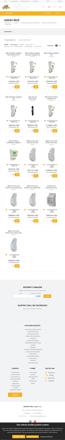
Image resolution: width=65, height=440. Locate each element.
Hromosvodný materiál (33, 333)
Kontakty (35, 1)
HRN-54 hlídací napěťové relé (51, 54)
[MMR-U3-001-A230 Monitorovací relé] (32, 154)
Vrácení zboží (15, 383)
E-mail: (20, 293)
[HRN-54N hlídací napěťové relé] (14, 111)
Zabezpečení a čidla (33, 362)
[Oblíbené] (55, 7)
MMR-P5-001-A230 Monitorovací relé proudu (32, 187)
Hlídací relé (8, 24)
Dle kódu (21, 44)
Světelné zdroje (33, 353)
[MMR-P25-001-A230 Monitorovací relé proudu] (14, 199)
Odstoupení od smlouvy (15, 394)
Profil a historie (33, 372)
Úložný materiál (33, 358)
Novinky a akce (33, 380)
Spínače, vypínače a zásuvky (33, 351)
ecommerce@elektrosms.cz (40, 416)
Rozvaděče (33, 347)
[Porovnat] (49, 7)
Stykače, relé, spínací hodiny (49, 22)
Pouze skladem (9, 40)
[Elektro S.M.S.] (6, 7)
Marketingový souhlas (15, 389)
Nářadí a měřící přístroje (33, 340)
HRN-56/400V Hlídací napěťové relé (51, 98)
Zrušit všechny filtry (24, 40)
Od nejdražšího (28, 46)
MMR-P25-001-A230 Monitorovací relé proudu (14, 187)
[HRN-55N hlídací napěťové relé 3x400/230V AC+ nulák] (14, 67)
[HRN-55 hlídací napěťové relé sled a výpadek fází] (32, 67)
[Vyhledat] (44, 7)
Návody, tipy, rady (25, 1)
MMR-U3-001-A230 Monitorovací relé (32, 142)
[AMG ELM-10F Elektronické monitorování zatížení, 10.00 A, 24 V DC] (32, 111)
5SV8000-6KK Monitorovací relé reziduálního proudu (51, 187)
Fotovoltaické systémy (33, 331)
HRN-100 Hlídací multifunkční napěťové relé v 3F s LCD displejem (13, 142)
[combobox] (48, 1)
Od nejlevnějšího (18, 46)
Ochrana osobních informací (15, 386)
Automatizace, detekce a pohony (33, 329)
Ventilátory (33, 360)
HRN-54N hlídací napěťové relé (14, 98)
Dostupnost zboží (15, 376)
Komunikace (33, 338)
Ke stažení (32, 374)
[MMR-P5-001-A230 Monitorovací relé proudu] (32, 199)
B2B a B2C (51, 378)
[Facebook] (30, 421)
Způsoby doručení (15, 374)
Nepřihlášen (47, 13)
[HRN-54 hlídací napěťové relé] (51, 67)
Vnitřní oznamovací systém (33, 377)
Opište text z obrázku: (36, 293)
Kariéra (33, 383)
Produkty (9, 13)
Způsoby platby (15, 372)
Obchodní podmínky (16, 379)
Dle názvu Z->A (8, 46)
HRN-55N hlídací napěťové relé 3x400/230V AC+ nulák (14, 55)
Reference (51, 372)
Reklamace (15, 381)
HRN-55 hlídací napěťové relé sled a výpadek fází (32, 54)
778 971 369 (23, 416)
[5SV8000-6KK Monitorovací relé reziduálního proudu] (51, 199)
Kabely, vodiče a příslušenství (33, 336)
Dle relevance (14, 44)
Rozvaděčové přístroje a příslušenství (30, 22)
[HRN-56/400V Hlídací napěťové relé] (51, 111)
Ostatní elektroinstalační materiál (33, 342)
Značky (51, 375)
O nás (5, 1)
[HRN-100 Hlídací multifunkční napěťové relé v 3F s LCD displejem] (14, 154)
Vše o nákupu (13, 1)
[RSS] (35, 421)
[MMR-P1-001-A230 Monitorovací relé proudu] (14, 245)
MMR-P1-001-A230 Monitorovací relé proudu (14, 232)
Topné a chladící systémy (33, 356)
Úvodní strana (8, 22)
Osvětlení (33, 345)
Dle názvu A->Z (30, 44)
